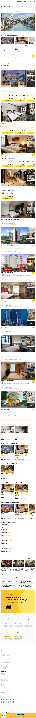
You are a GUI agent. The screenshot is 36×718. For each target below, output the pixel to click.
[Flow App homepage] (2, 1)
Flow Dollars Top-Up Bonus (5, 655)
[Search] (33, 56)
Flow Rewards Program (5, 654)
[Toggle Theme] (28, 1)
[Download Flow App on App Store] (8, 606)
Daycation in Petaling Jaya (5, 666)
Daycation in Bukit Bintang (5, 662)
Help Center (3, 674)
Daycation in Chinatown (5, 668)
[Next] (34, 35)
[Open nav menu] (34, 1)
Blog (1, 675)
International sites (4, 679)
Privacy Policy (3, 692)
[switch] (34, 65)
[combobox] (16, 56)
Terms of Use (3, 693)
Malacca (2, 684)
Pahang (2, 685)
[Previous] (32, 35)
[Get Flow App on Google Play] (8, 608)
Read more (18, 11)
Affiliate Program (4, 653)
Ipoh (1, 681)
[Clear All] (30, 56)
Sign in (31, 1)
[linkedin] (6, 712)
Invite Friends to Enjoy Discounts (6, 656)
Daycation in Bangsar (4, 667)
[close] (35, 714)
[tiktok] (8, 712)
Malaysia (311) (6, 4)
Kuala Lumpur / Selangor (5, 680)
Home (1, 4)
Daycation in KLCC (4, 663)
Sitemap (2, 678)
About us (2, 673)
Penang (2, 686)
